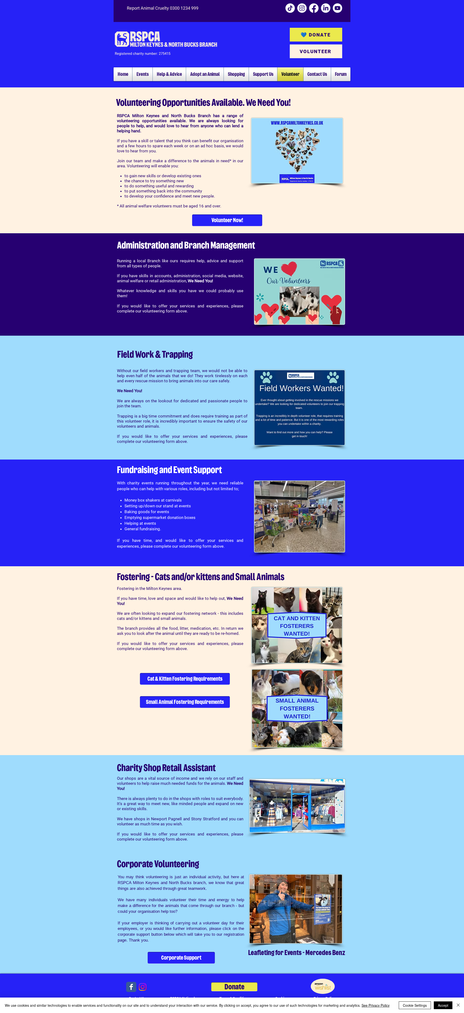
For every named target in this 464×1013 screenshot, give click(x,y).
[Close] (458, 1005)
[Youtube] (337, 8)
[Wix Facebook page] (131, 987)
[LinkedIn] (325, 8)
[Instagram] (302, 8)
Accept (443, 1005)
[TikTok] (290, 8)
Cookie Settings (415, 1005)
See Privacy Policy (376, 1005)
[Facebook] (314, 8)
